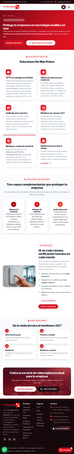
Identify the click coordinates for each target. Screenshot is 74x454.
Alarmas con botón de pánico (27, 435)
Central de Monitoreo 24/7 (26, 409)
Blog (38, 411)
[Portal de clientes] (63, 7)
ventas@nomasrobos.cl (64, 2)
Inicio (4, 15)
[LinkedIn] (14, 439)
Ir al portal (44, 163)
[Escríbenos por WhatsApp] (4, 449)
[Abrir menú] (69, 7)
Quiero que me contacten (42, 43)
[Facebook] (5, 439)
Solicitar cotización (14, 43)
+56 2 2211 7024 (48, 2)
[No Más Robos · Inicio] (11, 7)
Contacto (40, 414)
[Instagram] (9, 439)
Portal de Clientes (62, 429)
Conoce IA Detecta (48, 301)
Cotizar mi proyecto (48, 306)
